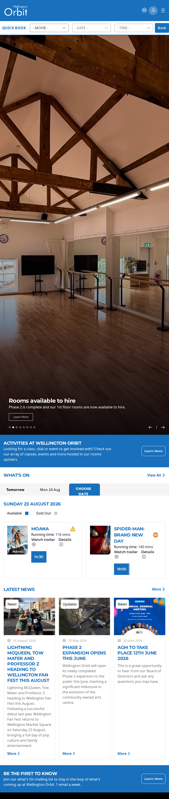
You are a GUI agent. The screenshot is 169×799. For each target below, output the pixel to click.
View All (154, 475)
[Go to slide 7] (31, 427)
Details (65, 540)
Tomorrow (15, 489)
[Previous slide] (153, 427)
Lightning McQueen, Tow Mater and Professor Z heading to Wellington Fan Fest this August (28, 664)
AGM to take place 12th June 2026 (137, 653)
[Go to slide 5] (24, 427)
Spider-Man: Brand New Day (129, 535)
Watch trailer (43, 540)
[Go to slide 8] (34, 427)
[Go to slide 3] (17, 427)
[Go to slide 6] (27, 427)
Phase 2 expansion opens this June (84, 653)
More (157, 589)
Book (162, 28)
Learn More (20, 417)
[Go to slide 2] (13, 427)
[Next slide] (163, 427)
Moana (40, 528)
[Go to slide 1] (10, 427)
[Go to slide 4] (20, 427)
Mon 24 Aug (50, 489)
